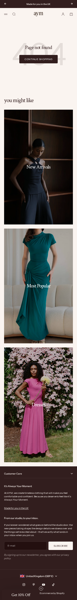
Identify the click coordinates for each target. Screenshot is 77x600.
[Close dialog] (72, 274)
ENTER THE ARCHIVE (56, 313)
